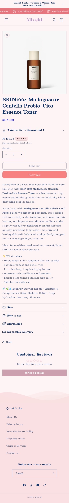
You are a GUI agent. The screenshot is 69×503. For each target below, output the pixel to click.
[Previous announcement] (5, 4)
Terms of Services (16, 445)
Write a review (34, 372)
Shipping (6, 143)
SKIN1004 (8, 120)
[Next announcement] (63, 4)
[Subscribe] (53, 473)
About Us (11, 417)
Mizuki (38, 497)
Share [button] (9, 342)
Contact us (12, 453)
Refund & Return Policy (20, 431)
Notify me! (34, 174)
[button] (6, 19)
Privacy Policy (14, 424)
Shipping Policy (15, 438)
